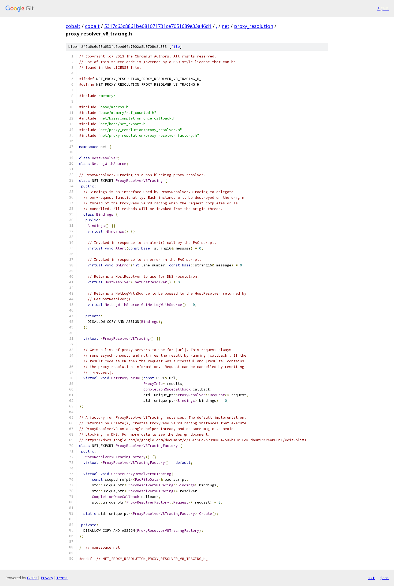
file (175, 46)
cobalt (73, 26)
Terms (62, 577)
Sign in (383, 8)
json (384, 577)
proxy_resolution (253, 26)
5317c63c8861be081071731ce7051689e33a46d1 (157, 26)
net (225, 26)
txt (371, 577)
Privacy (47, 577)
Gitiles (32, 577)
